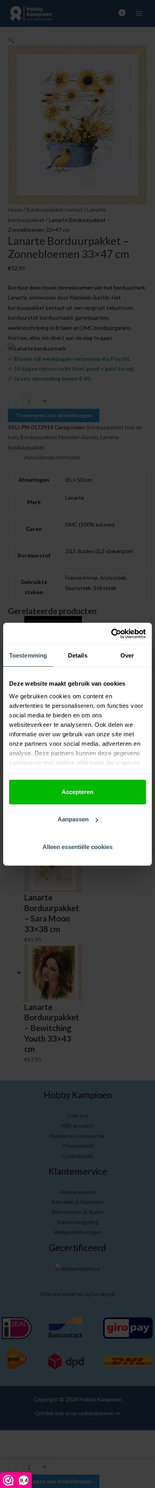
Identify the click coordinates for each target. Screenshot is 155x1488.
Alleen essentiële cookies (77, 847)
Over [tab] (127, 655)
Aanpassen (73, 819)
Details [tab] (77, 655)
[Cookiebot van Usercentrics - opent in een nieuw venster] (111, 633)
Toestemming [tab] (28, 655)
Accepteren (77, 792)
